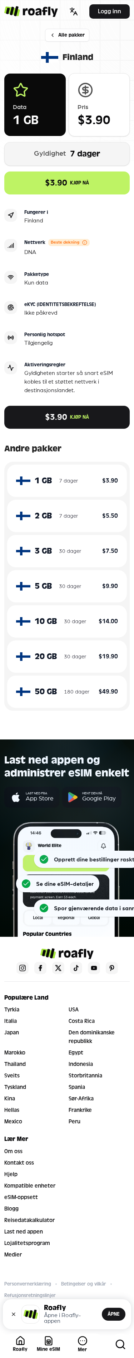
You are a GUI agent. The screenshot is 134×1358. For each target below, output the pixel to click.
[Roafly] (31, 11)
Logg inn (109, 11)
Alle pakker (71, 35)
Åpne (114, 1314)
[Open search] (120, 1344)
